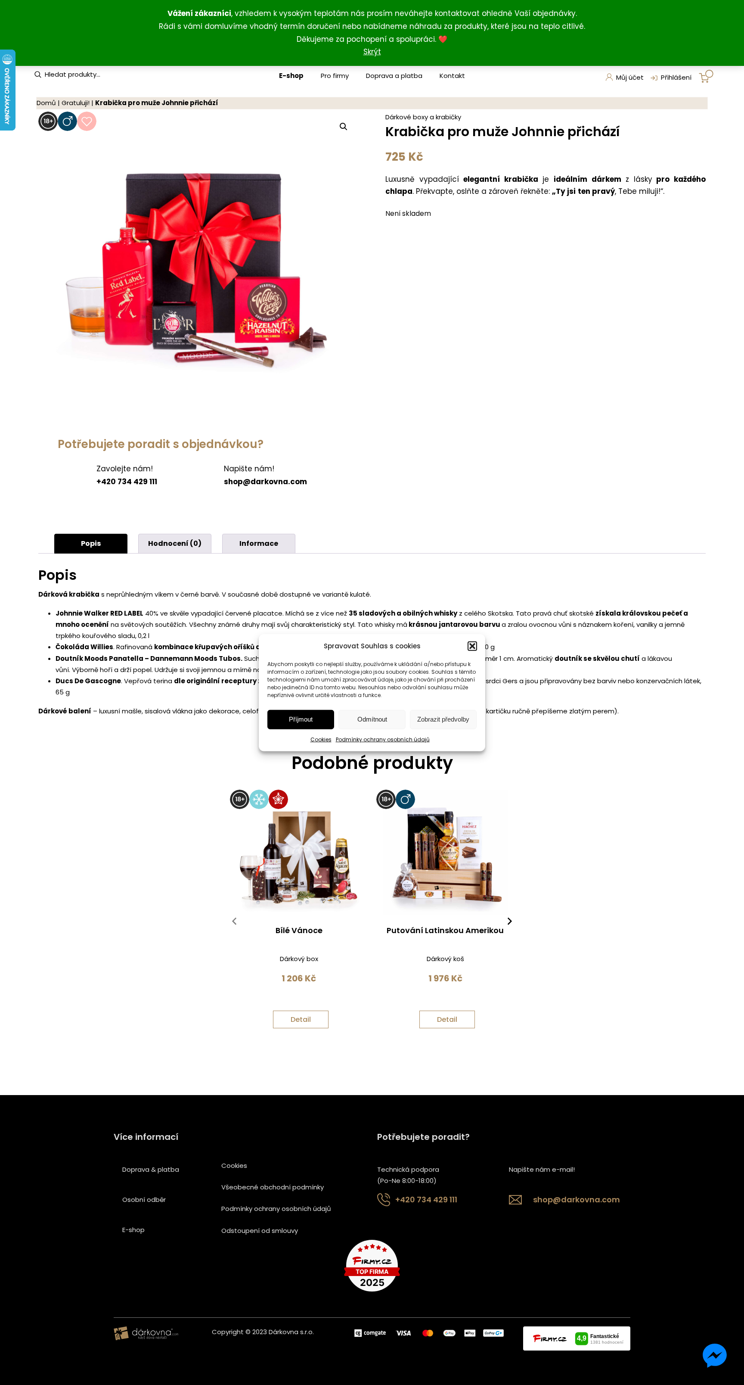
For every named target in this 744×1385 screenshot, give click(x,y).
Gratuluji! (76, 102)
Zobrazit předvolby (443, 719)
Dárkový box (299, 958)
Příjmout (301, 719)
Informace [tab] (258, 543)
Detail (301, 1019)
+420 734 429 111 (426, 1199)
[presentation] (234, 923)
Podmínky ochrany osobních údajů (383, 739)
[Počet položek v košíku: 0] (706, 76)
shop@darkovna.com (576, 1199)
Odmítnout (372, 719)
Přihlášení (676, 77)
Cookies (321, 739)
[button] (472, 645)
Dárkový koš (445, 958)
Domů (46, 102)
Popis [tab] (91, 543)
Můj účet (630, 77)
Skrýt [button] (372, 52)
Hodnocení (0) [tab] (175, 543)
